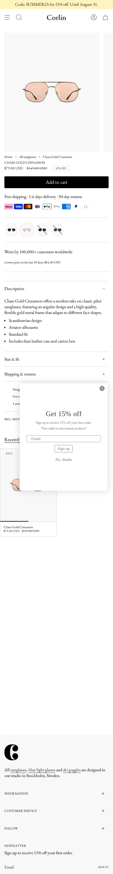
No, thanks (63, 460)
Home (8, 157)
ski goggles (72, 770)
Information (16, 793)
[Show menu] (7, 17)
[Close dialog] (102, 388)
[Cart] (105, 17)
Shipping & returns (20, 374)
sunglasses (18, 770)
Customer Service (20, 811)
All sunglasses (27, 157)
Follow (11, 828)
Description (14, 288)
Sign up (64, 449)
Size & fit (11, 359)
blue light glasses (42, 770)
